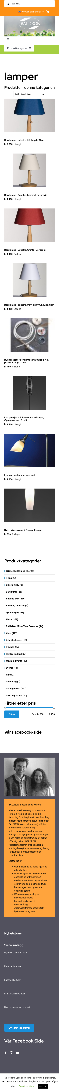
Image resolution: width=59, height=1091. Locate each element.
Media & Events (14, 661)
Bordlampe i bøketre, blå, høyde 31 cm (24, 140)
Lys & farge (12, 612)
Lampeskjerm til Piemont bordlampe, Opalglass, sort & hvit (24, 419)
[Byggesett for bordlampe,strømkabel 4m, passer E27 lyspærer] (29, 335)
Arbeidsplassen (14, 640)
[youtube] (17, 1053)
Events (9, 667)
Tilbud (9, 578)
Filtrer (11, 714)
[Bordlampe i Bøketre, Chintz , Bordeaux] (29, 225)
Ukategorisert (13, 688)
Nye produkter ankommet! (17, 1007)
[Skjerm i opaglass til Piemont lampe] (29, 505)
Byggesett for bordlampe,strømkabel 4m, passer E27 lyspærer (26, 361)
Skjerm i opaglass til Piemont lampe (23, 530)
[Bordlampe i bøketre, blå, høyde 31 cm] (29, 115)
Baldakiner (11, 591)
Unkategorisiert (14, 695)
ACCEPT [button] (42, 1086)
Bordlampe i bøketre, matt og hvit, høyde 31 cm (29, 304)
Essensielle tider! (12, 980)
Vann (8, 633)
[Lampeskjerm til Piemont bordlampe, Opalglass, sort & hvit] (29, 393)
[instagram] (11, 1053)
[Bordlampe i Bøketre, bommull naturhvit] (29, 170)
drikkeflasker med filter (18, 571)
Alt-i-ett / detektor (15, 605)
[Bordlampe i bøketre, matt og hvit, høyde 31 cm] (29, 280)
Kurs (8, 674)
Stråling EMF (12, 598)
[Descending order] (43, 94)
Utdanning (11, 681)
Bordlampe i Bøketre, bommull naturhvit (25, 195)
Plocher (10, 647)
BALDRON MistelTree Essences (22, 626)
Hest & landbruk (14, 654)
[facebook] (5, 1053)
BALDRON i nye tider (14, 993)
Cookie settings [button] (26, 1086)
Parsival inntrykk (12, 966)
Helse (9, 619)
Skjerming (11, 585)
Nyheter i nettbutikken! (15, 952)
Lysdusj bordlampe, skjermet (19, 475)
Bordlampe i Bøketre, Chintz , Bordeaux (25, 249)
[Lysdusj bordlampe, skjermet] (29, 450)
